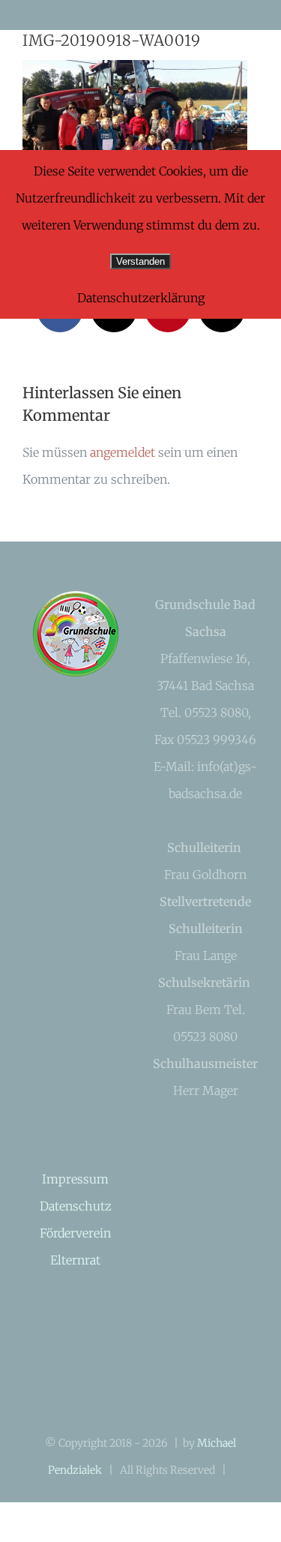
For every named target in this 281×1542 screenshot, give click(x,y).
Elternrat (75, 1260)
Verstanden (140, 261)
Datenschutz (76, 1206)
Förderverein (75, 1233)
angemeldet (122, 452)
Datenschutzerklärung (141, 297)
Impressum (75, 1179)
